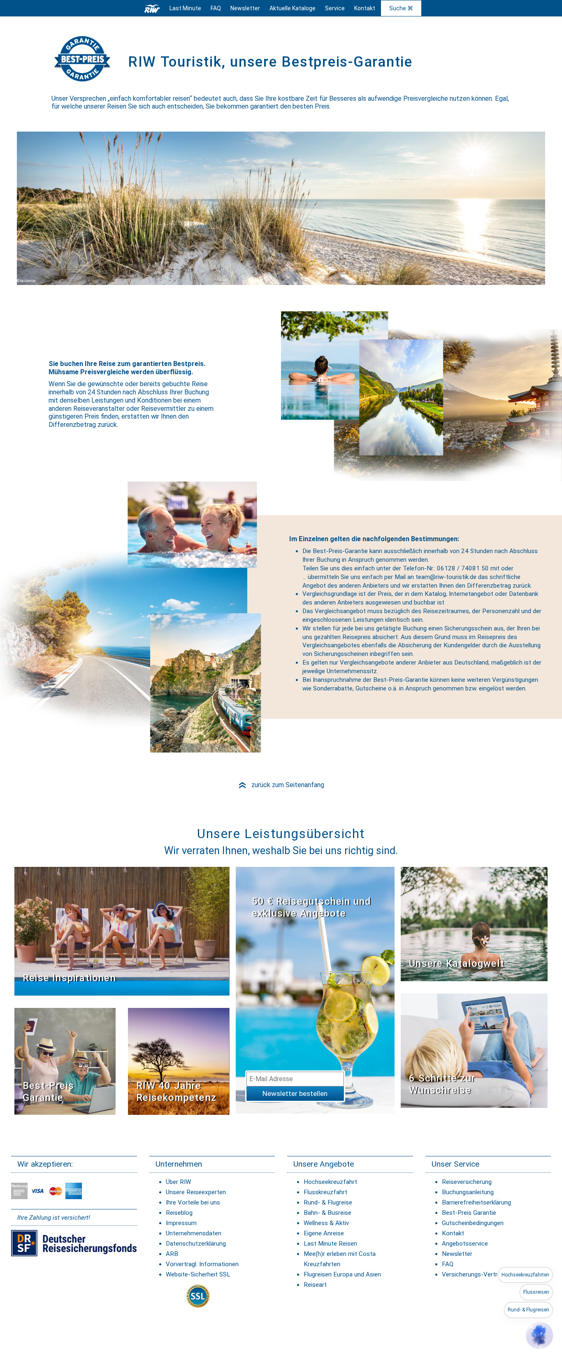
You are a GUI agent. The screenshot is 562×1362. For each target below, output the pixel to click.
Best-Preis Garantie (48, 1091)
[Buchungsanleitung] (474, 1050)
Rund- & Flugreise (328, 1202)
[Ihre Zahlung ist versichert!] (74, 1242)
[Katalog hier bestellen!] (474, 923)
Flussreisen (536, 1292)
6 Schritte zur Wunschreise (442, 1084)
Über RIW (178, 1182)
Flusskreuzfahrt (325, 1192)
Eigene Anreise (324, 1233)
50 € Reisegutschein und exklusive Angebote (312, 907)
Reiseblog (179, 1212)
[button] (539, 1335)
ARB (172, 1254)
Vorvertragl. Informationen (202, 1264)
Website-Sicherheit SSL (198, 1274)
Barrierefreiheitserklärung (476, 1202)
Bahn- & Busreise (327, 1212)
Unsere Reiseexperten (196, 1192)
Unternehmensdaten (193, 1233)
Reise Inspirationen (69, 978)
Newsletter (457, 1254)
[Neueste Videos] (121, 931)
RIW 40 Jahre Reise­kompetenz (176, 1091)
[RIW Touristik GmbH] (152, 8)
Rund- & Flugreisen (528, 1310)
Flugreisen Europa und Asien (342, 1274)
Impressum (181, 1223)
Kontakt (453, 1233)
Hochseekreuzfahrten (525, 1275)
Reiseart (315, 1284)
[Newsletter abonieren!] (315, 990)
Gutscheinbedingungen (473, 1223)
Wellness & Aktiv (326, 1223)
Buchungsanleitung (468, 1192)
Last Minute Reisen (330, 1243)
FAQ (216, 8)
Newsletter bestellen (294, 1093)
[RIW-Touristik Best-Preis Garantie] (65, 1061)
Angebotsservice (465, 1243)
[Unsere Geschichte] (178, 1061)
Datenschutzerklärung (196, 1243)
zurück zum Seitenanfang (281, 785)
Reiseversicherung (467, 1182)
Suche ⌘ (401, 8)
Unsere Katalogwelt (456, 963)
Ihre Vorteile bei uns (193, 1202)
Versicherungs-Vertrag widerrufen (488, 1274)
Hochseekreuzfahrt (330, 1182)
